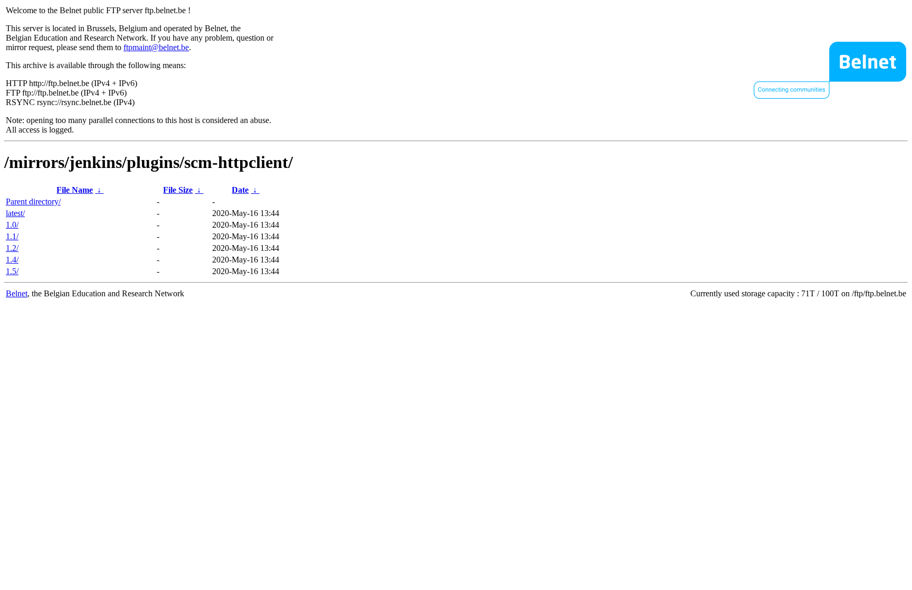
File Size (178, 189)
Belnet (16, 293)
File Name (74, 189)
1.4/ (12, 259)
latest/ (15, 213)
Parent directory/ (33, 201)
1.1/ (12, 236)
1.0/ (12, 224)
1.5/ (12, 271)
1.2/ (12, 248)
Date (240, 189)
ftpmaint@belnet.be (156, 47)
